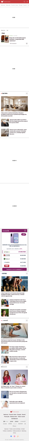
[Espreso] (16, 421)
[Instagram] (14, 436)
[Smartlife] (20, 424)
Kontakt (23, 428)
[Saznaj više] (27, 93)
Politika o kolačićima (7, 430)
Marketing (24, 430)
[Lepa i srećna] (5, 424)
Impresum (6, 428)
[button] (13, 43)
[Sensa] (10, 424)
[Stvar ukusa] (5, 1)
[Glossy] (14, 426)
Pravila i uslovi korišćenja (14, 428)
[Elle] (15, 424)
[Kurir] (11, 421)
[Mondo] (5, 421)
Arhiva (14, 432)
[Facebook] (11, 436)
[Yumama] (23, 421)
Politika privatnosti (17, 430)
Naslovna (3, 30)
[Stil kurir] (25, 424)
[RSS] (17, 436)
